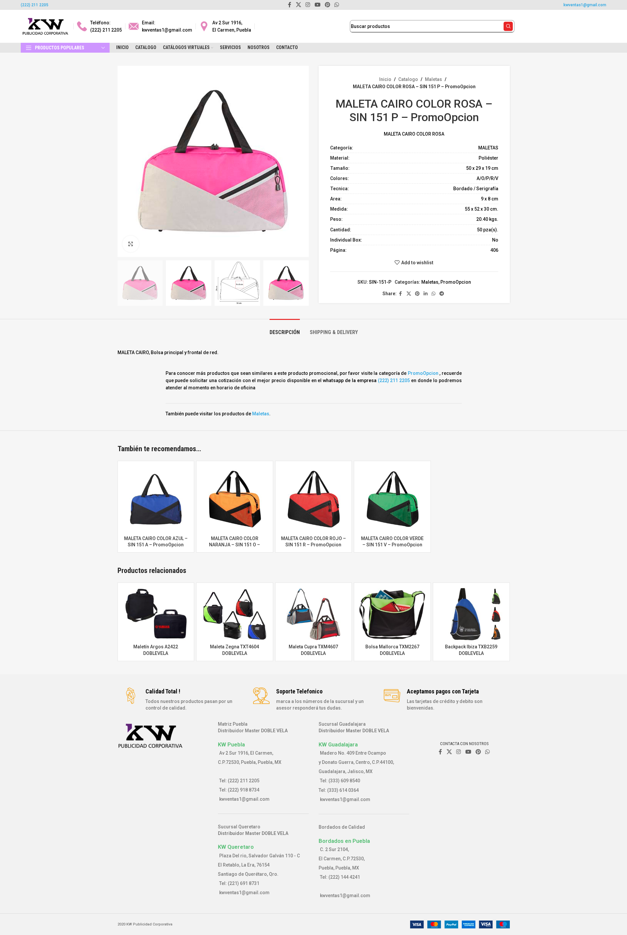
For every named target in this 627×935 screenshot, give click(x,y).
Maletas (433, 79)
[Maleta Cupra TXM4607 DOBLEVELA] (313, 614)
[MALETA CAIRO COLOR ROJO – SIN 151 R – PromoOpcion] (313, 499)
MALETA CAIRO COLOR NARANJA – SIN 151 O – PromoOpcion (234, 545)
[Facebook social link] (401, 293)
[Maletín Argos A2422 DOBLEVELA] (156, 614)
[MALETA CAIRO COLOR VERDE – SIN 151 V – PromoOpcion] (392, 499)
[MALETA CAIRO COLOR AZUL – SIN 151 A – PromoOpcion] (156, 499)
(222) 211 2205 (34, 5)
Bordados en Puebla (344, 841)
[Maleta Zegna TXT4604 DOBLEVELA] (234, 614)
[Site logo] (45, 26)
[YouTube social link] (468, 752)
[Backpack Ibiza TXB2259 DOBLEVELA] (471, 614)
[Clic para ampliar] (130, 244)
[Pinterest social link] (417, 293)
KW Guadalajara (338, 744)
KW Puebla (231, 744)
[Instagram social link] (458, 752)
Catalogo (408, 79)
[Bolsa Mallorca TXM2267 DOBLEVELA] (392, 614)
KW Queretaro (236, 847)
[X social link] (409, 293)
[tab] (285, 329)
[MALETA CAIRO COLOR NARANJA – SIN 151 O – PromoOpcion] (234, 499)
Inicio (385, 79)
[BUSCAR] (508, 26)
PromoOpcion (455, 282)
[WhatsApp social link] (433, 293)
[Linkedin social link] (426, 293)
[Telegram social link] (441, 293)
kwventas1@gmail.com (584, 5)
